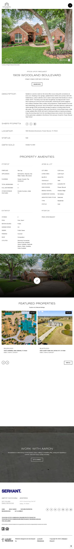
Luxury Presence (40, 540)
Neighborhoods (6, 511)
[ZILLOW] (70, 509)
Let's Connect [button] (37, 459)
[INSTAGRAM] (51, 509)
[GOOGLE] (63, 509)
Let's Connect (19, 511)
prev (7, 60)
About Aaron (12, 509)
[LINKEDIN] (55, 509)
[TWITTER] (59, 509)
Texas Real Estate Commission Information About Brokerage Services (21, 519)
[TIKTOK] (66, 509)
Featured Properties (26, 509)
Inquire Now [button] (37, 84)
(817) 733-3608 (6, 501)
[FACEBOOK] (47, 509)
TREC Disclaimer (6, 520)
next (11, 60)
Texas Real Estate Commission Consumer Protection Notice (18, 517)
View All (68, 362)
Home (3, 509)
